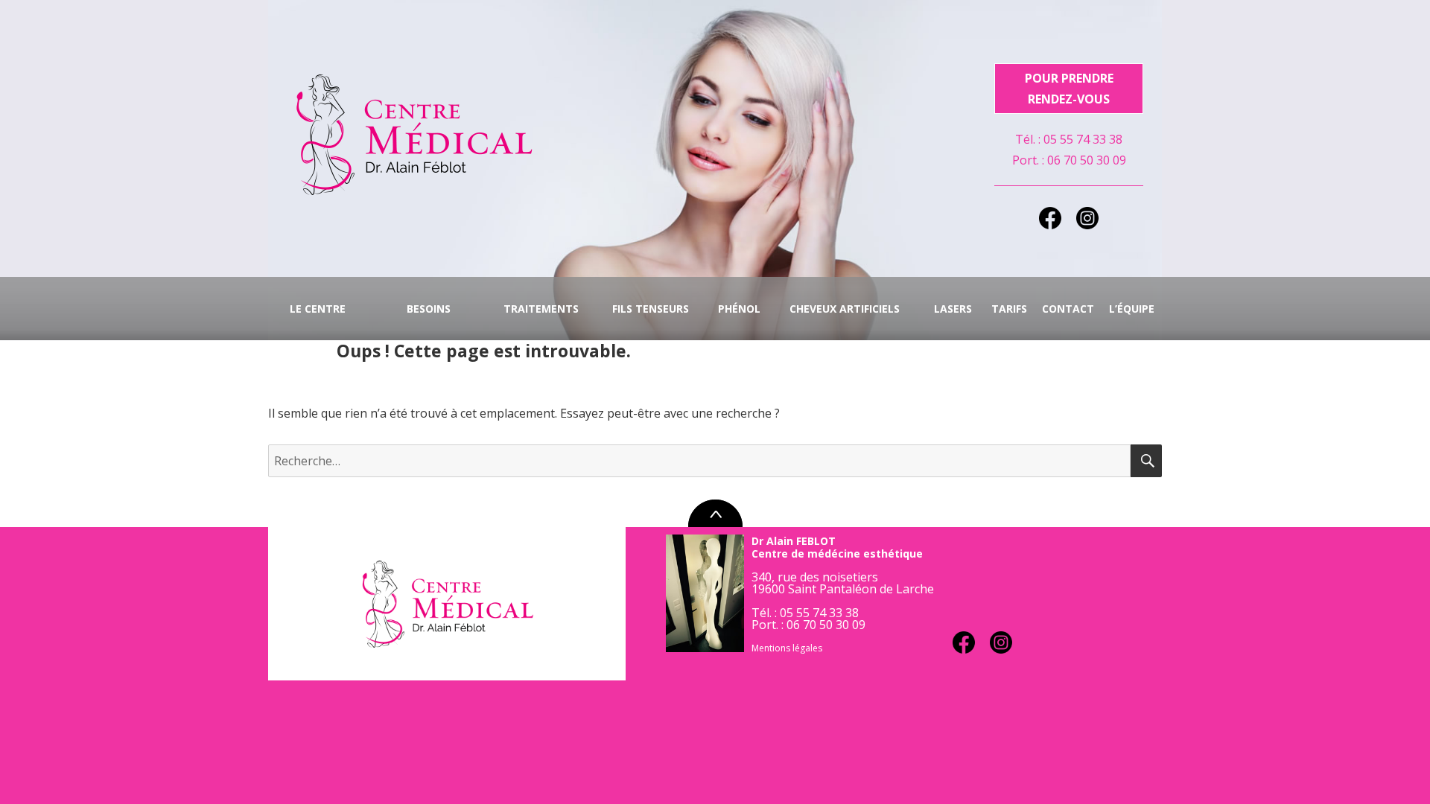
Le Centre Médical (318, 321)
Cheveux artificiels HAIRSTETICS (844, 321)
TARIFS (1009, 309)
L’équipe (1131, 309)
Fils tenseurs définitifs (650, 321)
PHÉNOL (739, 309)
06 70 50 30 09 (1086, 160)
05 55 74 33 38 (1082, 139)
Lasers (953, 309)
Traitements (541, 309)
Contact (1068, 309)
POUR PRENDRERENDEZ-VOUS (1069, 88)
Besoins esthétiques (421, 321)
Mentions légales (786, 648)
